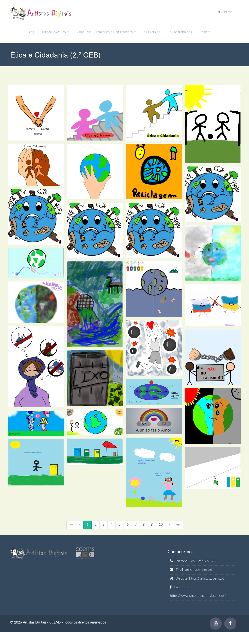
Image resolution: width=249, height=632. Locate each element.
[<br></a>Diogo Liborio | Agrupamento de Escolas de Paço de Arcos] (213, 194)
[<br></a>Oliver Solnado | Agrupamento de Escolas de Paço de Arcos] (95, 304)
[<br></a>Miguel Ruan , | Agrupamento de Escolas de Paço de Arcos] (213, 416)
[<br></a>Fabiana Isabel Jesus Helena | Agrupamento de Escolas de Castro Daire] (154, 472)
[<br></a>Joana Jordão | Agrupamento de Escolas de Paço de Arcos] (95, 171)
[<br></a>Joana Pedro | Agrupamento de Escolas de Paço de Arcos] (154, 113)
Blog (31, 32)
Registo (205, 32)
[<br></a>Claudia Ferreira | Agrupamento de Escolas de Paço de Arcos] (95, 113)
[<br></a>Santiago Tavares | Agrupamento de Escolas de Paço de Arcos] (95, 378)
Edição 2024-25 (54, 32)
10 (161, 524)
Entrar (226, 12)
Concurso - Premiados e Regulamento (105, 32)
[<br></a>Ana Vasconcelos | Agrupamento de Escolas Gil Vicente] (154, 421)
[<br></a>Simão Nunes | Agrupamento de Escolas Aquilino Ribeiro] (154, 392)
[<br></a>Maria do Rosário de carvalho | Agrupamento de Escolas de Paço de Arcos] (36, 165)
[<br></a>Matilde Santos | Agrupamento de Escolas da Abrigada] (213, 253)
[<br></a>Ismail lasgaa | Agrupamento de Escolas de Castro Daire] (95, 452)
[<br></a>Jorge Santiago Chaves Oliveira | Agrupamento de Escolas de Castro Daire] (36, 462)
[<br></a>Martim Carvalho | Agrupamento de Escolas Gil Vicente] (36, 423)
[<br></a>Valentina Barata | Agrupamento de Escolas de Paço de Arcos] (36, 302)
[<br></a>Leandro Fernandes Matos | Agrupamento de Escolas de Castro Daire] (213, 468)
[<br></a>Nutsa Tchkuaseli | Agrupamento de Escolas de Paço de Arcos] (154, 289)
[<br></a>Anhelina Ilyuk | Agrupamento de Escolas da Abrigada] (36, 263)
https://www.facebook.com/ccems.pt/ (198, 596)
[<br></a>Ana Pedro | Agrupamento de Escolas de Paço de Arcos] (36, 113)
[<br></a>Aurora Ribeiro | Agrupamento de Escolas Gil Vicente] (95, 422)
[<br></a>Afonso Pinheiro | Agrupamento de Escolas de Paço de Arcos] (154, 171)
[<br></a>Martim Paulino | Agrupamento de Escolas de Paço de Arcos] (213, 124)
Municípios (152, 32)
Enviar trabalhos (180, 32)
